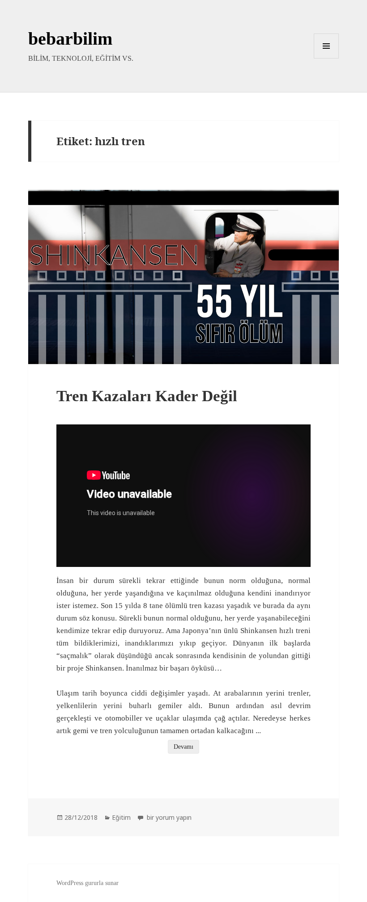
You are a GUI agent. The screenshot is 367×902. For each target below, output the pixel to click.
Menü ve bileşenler (326, 58)
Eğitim (121, 817)
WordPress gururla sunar (87, 883)
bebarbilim (70, 39)
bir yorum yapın (168, 817)
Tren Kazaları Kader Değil (146, 396)
